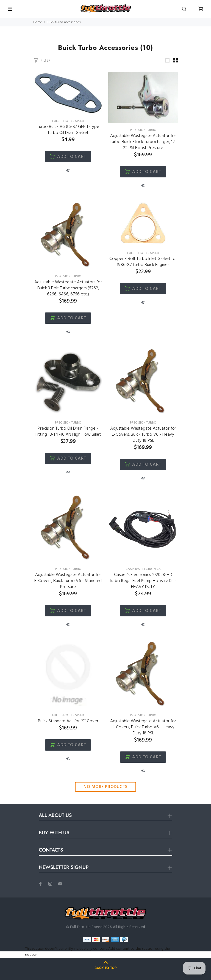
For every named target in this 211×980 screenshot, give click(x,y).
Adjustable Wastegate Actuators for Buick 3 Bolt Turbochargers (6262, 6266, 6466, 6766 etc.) (68, 288)
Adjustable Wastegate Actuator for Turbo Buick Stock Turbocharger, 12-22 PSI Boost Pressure (143, 142)
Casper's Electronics (143, 569)
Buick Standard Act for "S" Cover (68, 721)
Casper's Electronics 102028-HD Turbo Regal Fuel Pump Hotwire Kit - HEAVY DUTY (143, 581)
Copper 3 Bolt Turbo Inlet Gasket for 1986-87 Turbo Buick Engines (143, 261)
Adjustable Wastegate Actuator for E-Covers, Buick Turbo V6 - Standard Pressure (68, 581)
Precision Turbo (143, 130)
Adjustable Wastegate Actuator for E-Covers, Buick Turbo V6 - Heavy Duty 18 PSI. (143, 434)
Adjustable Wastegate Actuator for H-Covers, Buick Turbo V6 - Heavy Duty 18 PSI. (143, 727)
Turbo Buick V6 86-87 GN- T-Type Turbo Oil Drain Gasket (68, 129)
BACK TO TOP (105, 967)
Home (37, 22)
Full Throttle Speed (68, 121)
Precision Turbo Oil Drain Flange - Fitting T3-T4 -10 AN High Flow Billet (68, 431)
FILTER (45, 60)
